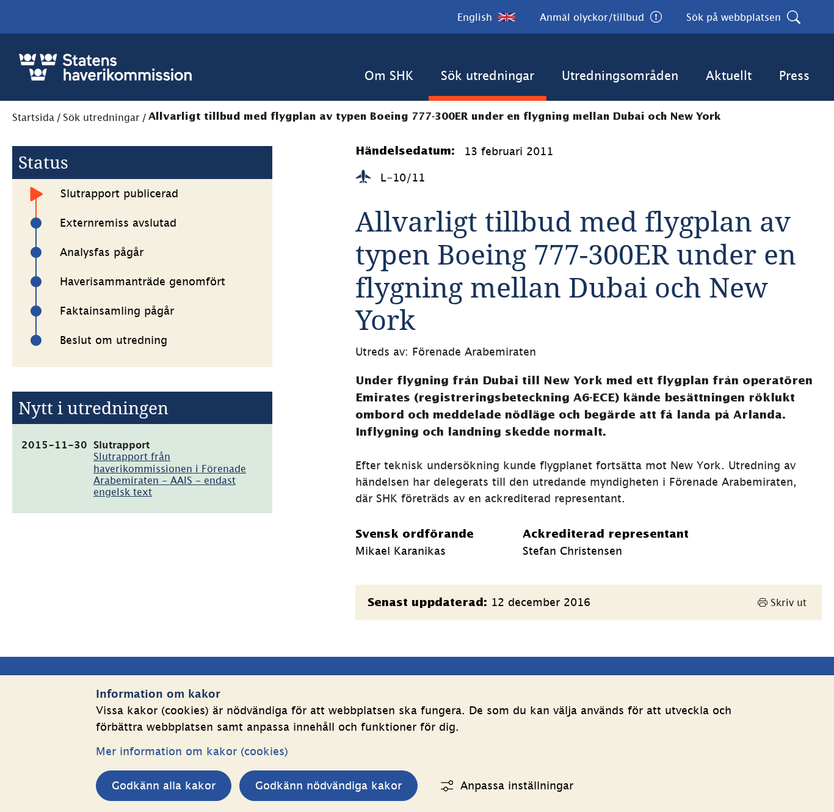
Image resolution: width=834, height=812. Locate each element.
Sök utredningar (487, 75)
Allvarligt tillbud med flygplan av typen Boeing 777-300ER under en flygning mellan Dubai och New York (434, 117)
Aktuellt (729, 75)
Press (794, 75)
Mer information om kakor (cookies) (192, 751)
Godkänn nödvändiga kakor (328, 785)
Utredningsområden (620, 75)
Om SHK (388, 75)
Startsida (33, 117)
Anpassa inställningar (516, 785)
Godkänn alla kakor (164, 785)
